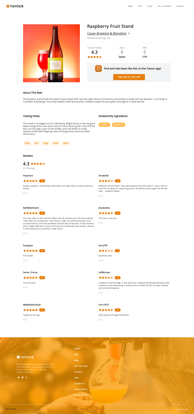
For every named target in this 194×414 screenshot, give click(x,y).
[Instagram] (26, 377)
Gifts (140, 6)
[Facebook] (22, 377)
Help (76, 377)
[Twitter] (19, 377)
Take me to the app (129, 77)
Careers (179, 6)
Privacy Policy (80, 389)
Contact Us (79, 383)
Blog (150, 6)
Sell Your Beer (164, 6)
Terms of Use (80, 395)
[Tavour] (25, 358)
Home (130, 6)
